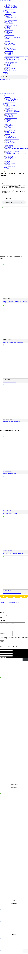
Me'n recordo (17, 602)
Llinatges (2, 652)
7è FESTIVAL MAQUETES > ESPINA (10, 473)
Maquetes (5, 471)
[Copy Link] (3, 596)
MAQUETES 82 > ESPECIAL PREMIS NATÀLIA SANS (13, 553)
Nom (1, 649)
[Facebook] (17, 596)
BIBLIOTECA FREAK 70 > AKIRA (9, 382)
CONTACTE (14, 664)
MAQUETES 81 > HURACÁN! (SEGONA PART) (12, 593)
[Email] (10, 596)
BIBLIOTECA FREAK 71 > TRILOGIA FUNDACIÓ (13, 342)
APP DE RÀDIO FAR (5, 79)
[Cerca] (25, 659)
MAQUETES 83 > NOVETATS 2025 (10, 513)
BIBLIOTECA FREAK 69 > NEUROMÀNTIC (11, 421)
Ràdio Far (9, 471)
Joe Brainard (11, 602)
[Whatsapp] (24, 596)
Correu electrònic (4, 654)
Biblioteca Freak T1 (4, 602)
